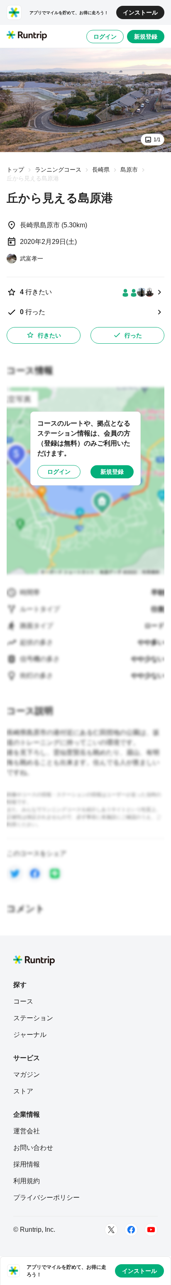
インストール (140, 12)
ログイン (105, 36)
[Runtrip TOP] (27, 36)
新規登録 (145, 36)
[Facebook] (131, 1229)
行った (133, 335)
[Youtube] (151, 1229)
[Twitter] (111, 1229)
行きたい (49, 335)
